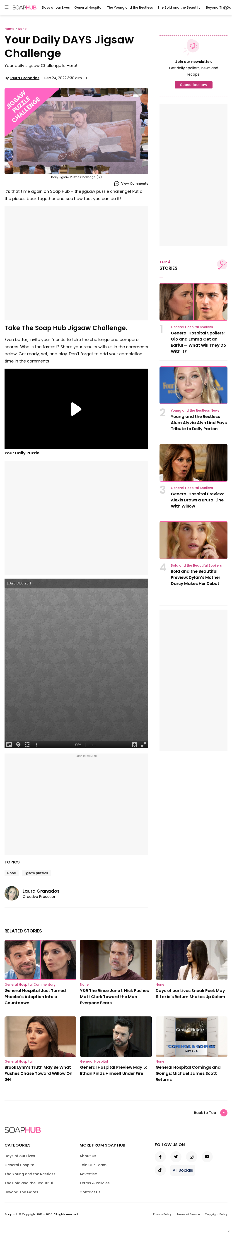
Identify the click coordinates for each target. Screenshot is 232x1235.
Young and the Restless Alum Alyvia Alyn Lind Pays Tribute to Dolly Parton (199, 423)
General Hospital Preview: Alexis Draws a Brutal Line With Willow (197, 500)
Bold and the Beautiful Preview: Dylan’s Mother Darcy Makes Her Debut (195, 577)
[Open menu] (7, 7)
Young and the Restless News (195, 410)
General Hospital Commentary (30, 984)
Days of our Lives (56, 7)
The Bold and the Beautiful (179, 7)
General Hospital (88, 7)
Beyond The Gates (21, 1192)
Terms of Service (188, 1214)
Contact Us (90, 1192)
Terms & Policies (95, 1183)
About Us (88, 1156)
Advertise (88, 1174)
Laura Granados (24, 78)
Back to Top (205, 1112)
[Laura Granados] (14, 893)
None (11, 873)
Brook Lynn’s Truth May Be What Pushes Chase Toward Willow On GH (38, 1073)
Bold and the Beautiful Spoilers (196, 565)
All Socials (183, 1170)
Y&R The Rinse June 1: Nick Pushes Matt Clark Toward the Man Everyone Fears (114, 997)
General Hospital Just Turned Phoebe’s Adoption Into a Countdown (35, 997)
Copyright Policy (216, 1214)
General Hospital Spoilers (192, 327)
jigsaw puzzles (36, 873)
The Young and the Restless (130, 7)
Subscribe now (193, 84)
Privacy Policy (162, 1214)
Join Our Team (93, 1165)
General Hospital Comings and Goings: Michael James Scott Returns (188, 1073)
